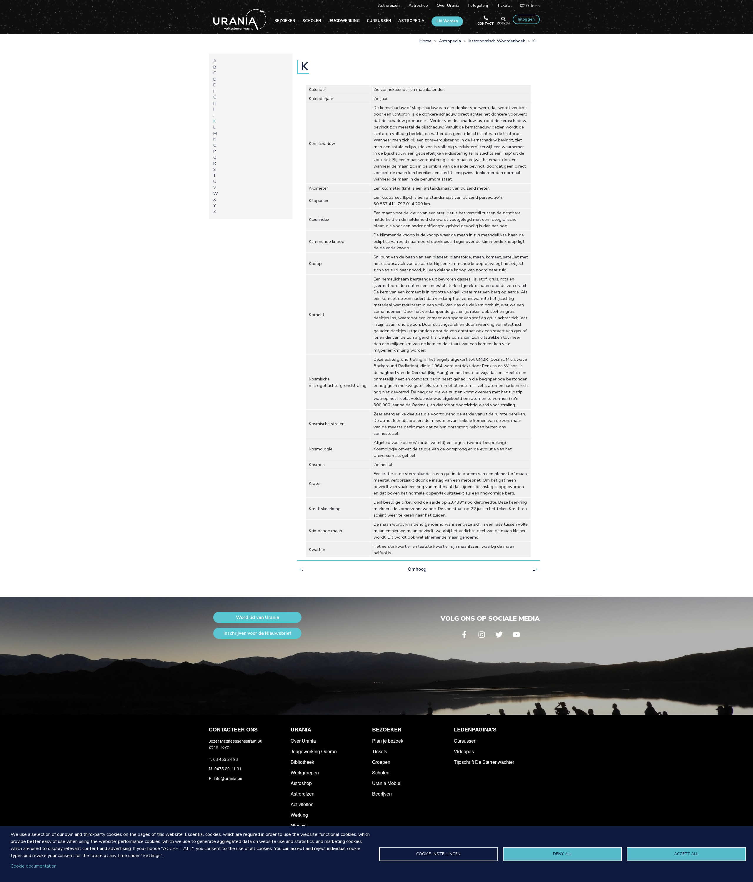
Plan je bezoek (387, 740)
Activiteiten (302, 804)
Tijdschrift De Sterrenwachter (484, 762)
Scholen (311, 21)
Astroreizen (389, 5)
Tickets (504, 5)
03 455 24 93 (225, 759)
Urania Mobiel (387, 783)
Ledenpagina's (475, 729)
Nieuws (298, 825)
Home (425, 41)
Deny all (562, 854)
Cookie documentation (33, 866)
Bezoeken (284, 21)
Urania (301, 729)
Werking (299, 814)
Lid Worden (447, 21)
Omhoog (417, 569)
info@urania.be (228, 778)
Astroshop (418, 5)
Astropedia (411, 21)
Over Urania (448, 5)
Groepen (381, 762)
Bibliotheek (302, 762)
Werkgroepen (305, 772)
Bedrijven (382, 793)
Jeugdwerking (344, 21)
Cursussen (379, 21)
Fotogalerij (478, 5)
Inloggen (526, 19)
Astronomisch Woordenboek (496, 41)
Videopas (464, 751)
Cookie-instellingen (438, 854)
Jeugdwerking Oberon (314, 751)
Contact (485, 23)
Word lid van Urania (257, 617)
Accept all (686, 854)
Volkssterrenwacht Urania (239, 19)
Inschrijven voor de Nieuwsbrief (257, 633)
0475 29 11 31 (227, 768)
